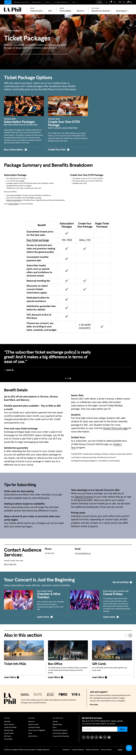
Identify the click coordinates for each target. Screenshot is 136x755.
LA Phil (8, 2)
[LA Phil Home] (12, 9)
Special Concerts (84, 497)
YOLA (73, 2)
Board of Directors (92, 750)
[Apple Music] (109, 737)
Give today (94, 705)
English (120, 750)
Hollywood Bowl (36, 2)
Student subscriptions (13, 200)
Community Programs (60, 733)
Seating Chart (8, 730)
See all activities (120, 582)
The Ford (47, 2)
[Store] (115, 2)
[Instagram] (92, 737)
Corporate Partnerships (61, 736)
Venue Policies (9, 724)
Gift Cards (7, 736)
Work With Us (33, 736)
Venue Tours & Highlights (36, 730)
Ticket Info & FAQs (10, 727)
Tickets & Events (12, 31)
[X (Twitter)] (87, 737)
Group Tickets (9, 733)
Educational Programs (60, 730)
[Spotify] (104, 737)
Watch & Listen (33, 724)
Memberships (57, 724)
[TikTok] (96, 737)
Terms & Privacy (106, 750)
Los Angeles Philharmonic (61, 2)
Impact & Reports (78, 750)
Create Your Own (57, 150)
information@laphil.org (83, 553)
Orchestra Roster (34, 727)
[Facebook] (83, 737)
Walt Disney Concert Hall (21, 2)
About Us (31, 721)
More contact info (10, 564)
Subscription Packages (19, 122)
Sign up (122, 729)
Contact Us (66, 750)
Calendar (7, 721)
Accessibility (8, 739)
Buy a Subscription (14, 150)
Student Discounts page (115, 428)
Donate (99, 2)
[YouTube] (100, 737)
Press (30, 733)
